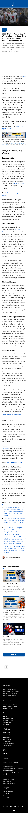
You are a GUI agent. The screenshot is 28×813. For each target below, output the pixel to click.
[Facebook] (3, 806)
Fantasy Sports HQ (8, 766)
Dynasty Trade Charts (8, 777)
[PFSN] (14, 4)
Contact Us (6, 796)
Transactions (6, 724)
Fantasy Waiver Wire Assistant (11, 773)
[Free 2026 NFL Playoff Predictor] (14, 576)
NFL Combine (6, 737)
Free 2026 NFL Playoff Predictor (12, 584)
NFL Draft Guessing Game (10, 706)
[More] (6, 667)
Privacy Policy (6, 798)
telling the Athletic (18, 183)
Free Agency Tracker (8, 720)
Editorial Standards (8, 791)
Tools (4, 580)
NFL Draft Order (7, 739)
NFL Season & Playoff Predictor (11, 691)
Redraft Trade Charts (8, 779)
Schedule (5, 758)
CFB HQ (5, 754)
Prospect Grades (7, 745)
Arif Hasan (16, 557)
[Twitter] (23, 806)
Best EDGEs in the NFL (14, 462)
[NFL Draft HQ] (14, 629)
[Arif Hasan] (4, 557)
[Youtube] (14, 810)
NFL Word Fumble (8, 708)
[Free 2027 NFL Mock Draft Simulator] (14, 602)
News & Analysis (7, 735)
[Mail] (11, 806)
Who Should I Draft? (8, 781)
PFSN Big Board (7, 741)
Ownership (6, 800)
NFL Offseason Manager (9, 695)
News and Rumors (8, 718)
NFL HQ (5, 716)
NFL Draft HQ (7, 637)
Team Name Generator (9, 783)
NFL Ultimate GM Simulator (10, 693)
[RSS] (15, 806)
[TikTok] (19, 806)
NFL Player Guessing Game (10, 704)
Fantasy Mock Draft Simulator (11, 768)
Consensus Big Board (8, 743)
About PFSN (6, 793)
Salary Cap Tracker (8, 722)
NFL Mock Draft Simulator (10, 689)
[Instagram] (7, 806)
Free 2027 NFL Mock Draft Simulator (14, 610)
